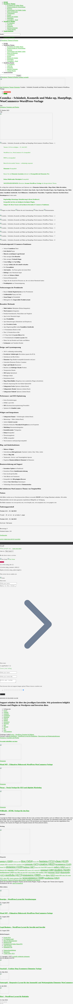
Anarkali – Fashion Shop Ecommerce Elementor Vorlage (20, 969)
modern (6, 720)
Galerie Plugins (11, 29)
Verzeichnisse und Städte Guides (16, 10)
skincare (6, 726)
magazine (13, 870)
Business (9, 8)
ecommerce (7, 715)
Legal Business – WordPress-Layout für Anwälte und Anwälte (22, 927)
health (68, 867)
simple (58, 875)
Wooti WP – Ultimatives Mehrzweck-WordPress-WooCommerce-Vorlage (26, 764)
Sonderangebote (8, 31)
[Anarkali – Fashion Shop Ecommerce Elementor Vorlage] (4, 965)
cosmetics (6, 714)
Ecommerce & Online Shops (15, 5)
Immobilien (10, 18)
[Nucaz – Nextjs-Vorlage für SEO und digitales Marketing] (10, 782)
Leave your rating (16, 548)
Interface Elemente (12, 28)
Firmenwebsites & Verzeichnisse (16, 7)
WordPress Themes (9, 4)
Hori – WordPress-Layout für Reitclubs (14, 996)
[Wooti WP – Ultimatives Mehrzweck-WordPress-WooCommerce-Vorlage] (10, 759)
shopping (6, 723)
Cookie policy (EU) (9, 37)
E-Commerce (11, 23)
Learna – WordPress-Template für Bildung (22, 734)
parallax (43, 872)
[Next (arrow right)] (2, 1003)
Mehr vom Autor (13, 741)
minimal (47, 870)
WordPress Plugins (9, 21)
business (47, 861)
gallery (59, 867)
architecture (17, 861)
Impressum (7, 952)
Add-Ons (9, 24)
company (4, 864)
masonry (31, 870)
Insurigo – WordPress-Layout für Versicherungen (18, 899)
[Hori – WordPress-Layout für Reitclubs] (4, 993)
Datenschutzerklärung (10, 950)
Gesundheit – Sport (12, 20)
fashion (29, 867)
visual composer (16, 878)
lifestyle (3, 870)
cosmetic (6, 712)
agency (6, 861)
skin (5, 725)
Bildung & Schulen (12, 16)
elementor (6, 717)
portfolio (14, 875)
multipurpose (7, 872)
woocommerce (8, 731)
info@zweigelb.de (17, 883)
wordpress (52, 878)
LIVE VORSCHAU (5, 539)
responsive (7, 722)
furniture (50, 867)
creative (47, 864)
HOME (6, 2)
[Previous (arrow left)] (0, 1003)
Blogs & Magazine (12, 12)
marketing (23, 870)
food (44, 867)
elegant (3, 867)
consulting (20, 864)
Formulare (10, 26)
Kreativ (9, 15)
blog (27, 861)
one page (24, 872)
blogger (36, 861)
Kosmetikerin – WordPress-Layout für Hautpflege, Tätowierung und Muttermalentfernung (34, 736)
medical (37, 870)
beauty (5, 710)
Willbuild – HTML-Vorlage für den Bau (14, 811)
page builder (33, 872)
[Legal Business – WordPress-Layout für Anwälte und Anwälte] (4, 923)
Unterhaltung (11, 13)
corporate (31, 864)
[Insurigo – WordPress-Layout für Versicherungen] (4, 896)
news (17, 872)
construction (12, 864)
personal (54, 872)
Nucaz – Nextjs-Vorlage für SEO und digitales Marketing (21, 788)
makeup (6, 718)
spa (4, 728)
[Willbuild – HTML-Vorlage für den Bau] (10, 805)
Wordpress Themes (8, 87)
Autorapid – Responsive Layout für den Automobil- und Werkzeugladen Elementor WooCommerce (36, 982)
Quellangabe (3, 535)
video (6, 878)
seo (43, 875)
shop (50, 875)
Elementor (17, 87)
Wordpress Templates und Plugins (9, 107)
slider (65, 875)
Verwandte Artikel (4, 741)
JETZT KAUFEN (15, 539)
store (5, 730)
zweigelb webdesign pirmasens (21, 956)
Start (1, 87)
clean (61, 861)
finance (38, 867)
